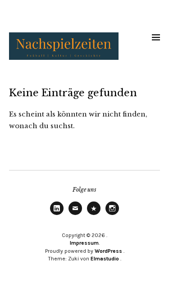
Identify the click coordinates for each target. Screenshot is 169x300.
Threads (93, 214)
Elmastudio (105, 258)
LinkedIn (57, 214)
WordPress (108, 251)
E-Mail (75, 214)
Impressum (84, 243)
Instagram (112, 214)
